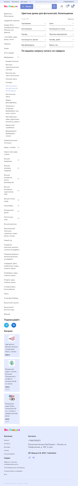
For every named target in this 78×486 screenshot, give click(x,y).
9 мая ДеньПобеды (11, 298)
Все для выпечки (10, 224)
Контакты (15, 2)
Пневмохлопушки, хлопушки (11, 141)
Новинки (7, 44)
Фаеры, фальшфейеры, (11, 101)
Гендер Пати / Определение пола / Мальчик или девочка (11, 28)
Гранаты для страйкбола (10, 126)
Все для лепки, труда (9, 200)
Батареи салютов (12, 61)
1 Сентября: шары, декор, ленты (10, 38)
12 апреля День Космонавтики (9, 288)
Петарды (9, 82)
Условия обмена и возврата (13, 471)
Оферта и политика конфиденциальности (11, 463)
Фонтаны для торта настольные (12, 74)
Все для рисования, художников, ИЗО (9, 190)
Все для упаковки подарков (7, 168)
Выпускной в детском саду (9, 308)
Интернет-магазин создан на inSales (16, 483)
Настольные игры (8, 218)
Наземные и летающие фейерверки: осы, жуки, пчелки (12, 109)
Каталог (7, 2)
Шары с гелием (10, 147)
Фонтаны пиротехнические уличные (12, 67)
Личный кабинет (9, 454)
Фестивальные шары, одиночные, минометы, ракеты (13, 119)
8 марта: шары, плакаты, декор (9, 281)
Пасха (6, 294)
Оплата (6, 450)
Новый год (8, 240)
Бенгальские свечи (10, 95)
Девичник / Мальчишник (9, 15)
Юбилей (7, 314)
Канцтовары (8, 206)
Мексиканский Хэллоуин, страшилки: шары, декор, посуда (10, 232)
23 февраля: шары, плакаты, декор (11, 274)
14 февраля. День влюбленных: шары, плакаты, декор (11, 265)
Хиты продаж (9, 53)
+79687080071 (68, 2)
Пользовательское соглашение (14, 468)
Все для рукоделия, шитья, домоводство (9, 178)
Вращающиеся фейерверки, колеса (11, 133)
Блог (5, 474)
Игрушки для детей (9, 211)
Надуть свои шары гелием (11, 153)
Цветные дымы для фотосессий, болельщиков (12, 88)
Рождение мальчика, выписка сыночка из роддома (11, 247)
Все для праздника (8, 160)
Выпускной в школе (11, 303)
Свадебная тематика (11, 21)
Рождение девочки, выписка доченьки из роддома (11, 256)
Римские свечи (11, 79)
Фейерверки (8, 57)
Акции (6, 48)
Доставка (24, 2)
